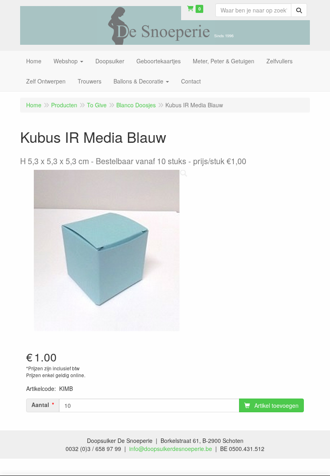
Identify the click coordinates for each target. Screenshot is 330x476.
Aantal (40, 404)
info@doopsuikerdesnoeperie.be (170, 449)
